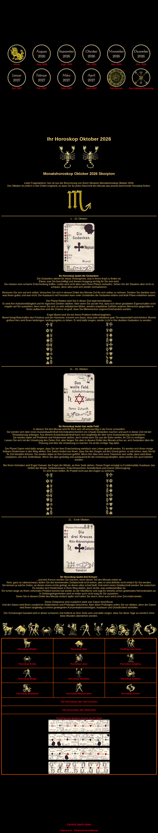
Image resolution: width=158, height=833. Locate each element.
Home (17, 64)
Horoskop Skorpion (78, 678)
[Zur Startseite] (17, 62)
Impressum (66, 830)
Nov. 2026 (116, 64)
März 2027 (66, 88)
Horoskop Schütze (131, 678)
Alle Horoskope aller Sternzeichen (79, 701)
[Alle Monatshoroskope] (116, 86)
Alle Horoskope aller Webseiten (79, 710)
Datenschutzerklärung (86, 830)
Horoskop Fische (130, 693)
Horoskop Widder (27, 649)
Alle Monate (116, 88)
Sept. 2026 (66, 64)
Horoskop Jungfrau (130, 664)
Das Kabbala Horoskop (141, 88)
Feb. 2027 (42, 88)
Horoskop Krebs (27, 664)
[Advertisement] (79, 22)
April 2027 (91, 88)
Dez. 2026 (141, 64)
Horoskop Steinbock (27, 693)
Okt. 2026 (91, 64)
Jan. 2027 (17, 88)
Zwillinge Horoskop (130, 649)
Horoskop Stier (79, 649)
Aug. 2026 (41, 64)
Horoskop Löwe (78, 664)
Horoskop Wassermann (78, 693)
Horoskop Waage (27, 678)
